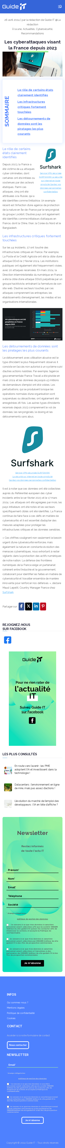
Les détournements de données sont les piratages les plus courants (34, 126)
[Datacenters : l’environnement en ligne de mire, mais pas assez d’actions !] (7, 786)
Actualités (29, 29)
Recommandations (32, 33)
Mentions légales (16, 1007)
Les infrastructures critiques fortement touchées (32, 107)
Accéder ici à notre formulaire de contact (28, 1035)
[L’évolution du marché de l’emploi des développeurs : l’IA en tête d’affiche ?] (7, 803)
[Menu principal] (59, 6)
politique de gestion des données (32, 919)
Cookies (11, 1018)
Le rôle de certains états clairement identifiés (35, 92)
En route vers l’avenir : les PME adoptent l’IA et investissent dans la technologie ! (36, 769)
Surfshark (8, 592)
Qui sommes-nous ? (17, 1002)
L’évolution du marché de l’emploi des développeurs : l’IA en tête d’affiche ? (37, 802)
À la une (17, 29)
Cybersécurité (44, 29)
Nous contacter (18, 1045)
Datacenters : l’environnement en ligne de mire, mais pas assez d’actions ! (37, 786)
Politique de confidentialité (21, 1013)
